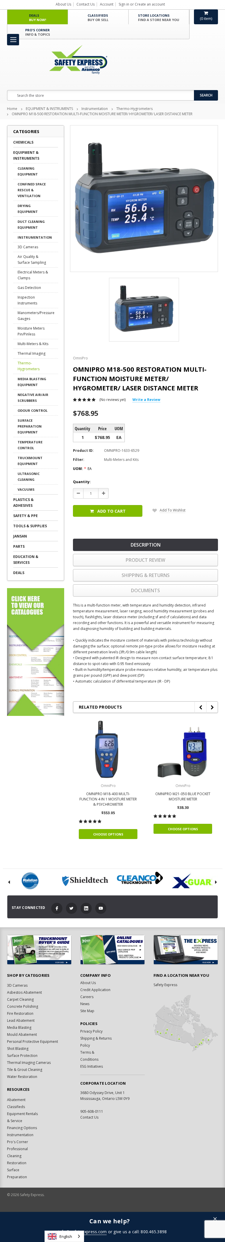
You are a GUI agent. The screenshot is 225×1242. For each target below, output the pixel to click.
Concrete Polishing (22, 1006)
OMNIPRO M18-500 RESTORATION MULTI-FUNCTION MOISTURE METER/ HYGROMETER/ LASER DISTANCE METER (102, 113)
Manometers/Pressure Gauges (36, 315)
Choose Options (108, 834)
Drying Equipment (28, 209)
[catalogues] (112, 949)
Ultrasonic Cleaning (29, 476)
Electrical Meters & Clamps (33, 275)
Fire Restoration (20, 1013)
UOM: (82, 468)
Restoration (16, 1162)
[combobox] (64, 1236)
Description (146, 545)
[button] (215, 1219)
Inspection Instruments (27, 300)
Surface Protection (22, 1055)
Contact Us (85, 4)
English (65, 1236)
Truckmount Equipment (30, 461)
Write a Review (146, 399)
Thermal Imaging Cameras (29, 1062)
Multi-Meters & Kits (33, 343)
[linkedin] (86, 908)
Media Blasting (19, 1027)
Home (12, 108)
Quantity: (82, 481)
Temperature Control (30, 445)
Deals (37, 17)
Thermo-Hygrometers (134, 108)
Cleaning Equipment (28, 171)
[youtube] (100, 908)
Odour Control (32, 410)
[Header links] (13, 39)
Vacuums (26, 489)
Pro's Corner (37, 32)
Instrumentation (94, 108)
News (84, 1003)
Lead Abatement (21, 1020)
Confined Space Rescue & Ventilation (32, 190)
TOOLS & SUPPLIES (30, 525)
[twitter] (71, 908)
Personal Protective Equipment (32, 1041)
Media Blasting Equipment (32, 382)
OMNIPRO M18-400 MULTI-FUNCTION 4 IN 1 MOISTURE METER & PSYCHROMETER (108, 799)
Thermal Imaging (31, 353)
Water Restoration (22, 1076)
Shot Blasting (17, 1048)
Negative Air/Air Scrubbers (33, 397)
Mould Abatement (22, 1034)
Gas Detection (29, 287)
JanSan (20, 536)
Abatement (16, 1099)
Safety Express (165, 984)
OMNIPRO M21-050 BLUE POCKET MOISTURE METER (182, 796)
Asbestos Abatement (24, 992)
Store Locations (158, 17)
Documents (145, 590)
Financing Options (22, 1127)
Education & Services (25, 559)
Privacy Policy (91, 1031)
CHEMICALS (23, 142)
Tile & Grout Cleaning (24, 1069)
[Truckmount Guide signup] (39, 949)
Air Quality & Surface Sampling (32, 259)
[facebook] (56, 908)
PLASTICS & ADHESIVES (23, 502)
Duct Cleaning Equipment (31, 224)
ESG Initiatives (91, 1066)
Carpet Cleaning (20, 999)
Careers (86, 996)
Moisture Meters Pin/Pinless (31, 331)
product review (145, 560)
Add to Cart (111, 511)
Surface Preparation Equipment (30, 426)
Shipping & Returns (146, 575)
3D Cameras (28, 246)
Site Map (87, 1010)
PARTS (19, 546)
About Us (63, 4)
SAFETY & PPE (25, 515)
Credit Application (95, 989)
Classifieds (98, 17)
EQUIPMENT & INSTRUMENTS (49, 108)
